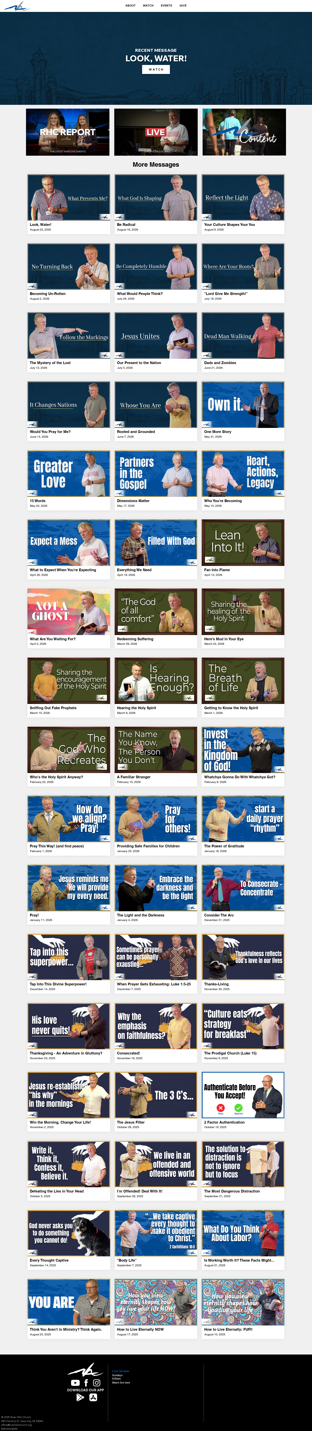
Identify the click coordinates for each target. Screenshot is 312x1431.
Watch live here (121, 1382)
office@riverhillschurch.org (16, 1424)
